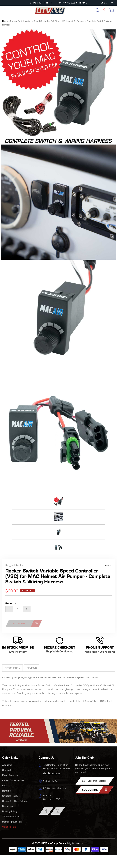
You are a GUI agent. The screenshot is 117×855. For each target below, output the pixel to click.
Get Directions (51, 773)
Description (12, 668)
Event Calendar (10, 775)
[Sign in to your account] (104, 11)
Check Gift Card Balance (15, 801)
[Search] (97, 10)
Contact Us (8, 770)
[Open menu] (3, 11)
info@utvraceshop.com (55, 788)
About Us (7, 764)
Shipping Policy (10, 795)
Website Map (9, 826)
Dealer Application (12, 821)
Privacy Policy (9, 811)
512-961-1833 (50, 780)
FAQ (4, 785)
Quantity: (11, 603)
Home (5, 21)
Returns (6, 790)
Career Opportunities (13, 780)
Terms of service (11, 816)
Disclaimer (7, 806)
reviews (32, 668)
